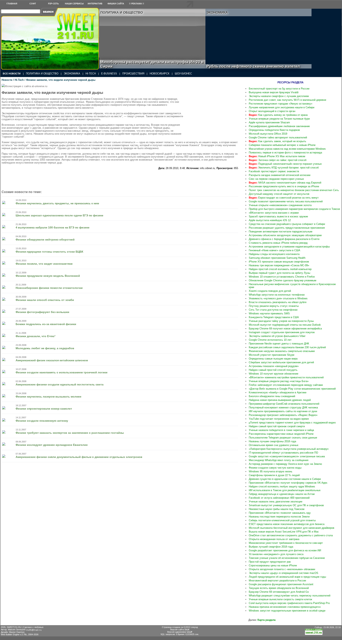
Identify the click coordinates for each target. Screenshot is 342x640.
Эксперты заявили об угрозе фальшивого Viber (277, 336)
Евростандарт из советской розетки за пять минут (284, 197)
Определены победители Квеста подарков (274, 129)
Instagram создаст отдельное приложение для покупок (282, 332)
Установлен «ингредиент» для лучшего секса (276, 554)
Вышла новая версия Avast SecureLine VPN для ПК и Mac (284, 531)
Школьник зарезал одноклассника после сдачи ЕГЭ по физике (59, 215)
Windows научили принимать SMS (269, 313)
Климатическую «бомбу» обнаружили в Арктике (277, 392)
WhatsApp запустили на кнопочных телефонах (277, 294)
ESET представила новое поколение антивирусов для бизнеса (286, 524)
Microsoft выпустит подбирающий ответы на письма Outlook (285, 324)
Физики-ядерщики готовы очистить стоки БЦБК (49, 251)
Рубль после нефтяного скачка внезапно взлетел (257, 66)
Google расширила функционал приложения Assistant (281, 584)
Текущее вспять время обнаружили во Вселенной (279, 588)
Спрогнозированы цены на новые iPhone (273, 565)
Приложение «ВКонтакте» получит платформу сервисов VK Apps (288, 482)
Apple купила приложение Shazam (269, 122)
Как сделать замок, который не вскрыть (277, 141)
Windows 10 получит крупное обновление (273, 373)
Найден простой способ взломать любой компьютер (280, 269)
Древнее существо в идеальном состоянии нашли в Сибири (285, 478)
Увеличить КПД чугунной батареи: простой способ (284, 167)
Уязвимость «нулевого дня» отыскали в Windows (278, 298)
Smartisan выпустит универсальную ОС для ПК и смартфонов (286, 505)
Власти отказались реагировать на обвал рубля (277, 302)
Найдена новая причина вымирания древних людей (280, 399)
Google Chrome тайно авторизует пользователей (278, 137)
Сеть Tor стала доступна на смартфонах (273, 309)
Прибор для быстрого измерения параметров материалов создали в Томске (294, 208)
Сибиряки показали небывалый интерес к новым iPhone (282, 145)
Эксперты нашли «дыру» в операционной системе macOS (283, 573)
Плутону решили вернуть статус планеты (274, 305)
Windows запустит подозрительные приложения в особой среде (287, 610)
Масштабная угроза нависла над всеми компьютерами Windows (287, 148)
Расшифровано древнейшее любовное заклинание (279, 126)
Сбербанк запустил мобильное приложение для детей (281, 362)
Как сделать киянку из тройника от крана (278, 114)
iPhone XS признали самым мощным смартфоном (279, 261)
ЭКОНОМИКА (72, 73)
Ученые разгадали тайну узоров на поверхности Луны (281, 321)
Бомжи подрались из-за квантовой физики (46, 324)
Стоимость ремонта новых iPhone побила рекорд (278, 242)
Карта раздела (266, 619)
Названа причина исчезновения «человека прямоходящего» (285, 606)
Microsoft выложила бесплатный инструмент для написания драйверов (291, 527)
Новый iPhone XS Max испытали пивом (277, 156)
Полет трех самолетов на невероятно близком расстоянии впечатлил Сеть (294, 190)
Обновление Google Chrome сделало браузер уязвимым (282, 280)
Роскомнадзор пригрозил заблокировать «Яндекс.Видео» (283, 415)
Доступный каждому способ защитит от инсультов (279, 193)
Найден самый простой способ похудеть (273, 369)
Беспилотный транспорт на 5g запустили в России (279, 88)
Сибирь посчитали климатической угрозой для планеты (282, 520)
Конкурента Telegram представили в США (274, 317)
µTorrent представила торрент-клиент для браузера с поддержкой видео (292, 422)
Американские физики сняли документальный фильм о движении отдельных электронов (79, 456)
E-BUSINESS (109, 73)
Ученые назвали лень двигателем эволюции (275, 501)
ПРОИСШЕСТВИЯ (133, 73)
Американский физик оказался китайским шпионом (52, 360)
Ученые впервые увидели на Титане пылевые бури (279, 118)
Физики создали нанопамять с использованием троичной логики (61, 372)
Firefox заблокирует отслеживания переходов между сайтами (286, 384)
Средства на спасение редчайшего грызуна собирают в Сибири (287, 224)
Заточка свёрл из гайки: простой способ (277, 160)
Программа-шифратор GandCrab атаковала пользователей (284, 403)
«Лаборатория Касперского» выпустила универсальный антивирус (289, 448)
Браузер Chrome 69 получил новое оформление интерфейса (285, 328)
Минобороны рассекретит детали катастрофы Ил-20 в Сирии (151, 64)
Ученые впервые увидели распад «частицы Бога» (279, 381)
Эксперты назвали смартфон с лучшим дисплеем (279, 96)
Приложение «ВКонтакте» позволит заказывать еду (280, 512)
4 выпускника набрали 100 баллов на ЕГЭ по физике (52, 227)
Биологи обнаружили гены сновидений (272, 396)
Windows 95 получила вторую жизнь (270, 471)
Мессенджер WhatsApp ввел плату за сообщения (278, 460)
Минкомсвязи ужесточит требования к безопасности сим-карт (286, 542)
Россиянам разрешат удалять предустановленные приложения (287, 227)
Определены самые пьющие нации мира (273, 358)
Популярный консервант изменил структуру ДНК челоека (283, 407)
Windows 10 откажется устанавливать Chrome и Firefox (282, 276)
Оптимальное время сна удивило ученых (273, 445)
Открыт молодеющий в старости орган (272, 111)
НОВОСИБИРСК (159, 73)
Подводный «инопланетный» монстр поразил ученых (285, 163)
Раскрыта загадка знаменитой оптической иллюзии (279, 175)
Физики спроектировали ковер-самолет (44, 408)
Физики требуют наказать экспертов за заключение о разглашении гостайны (70, 432)
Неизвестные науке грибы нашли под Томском (276, 509)
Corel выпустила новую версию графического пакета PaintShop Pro (289, 603)
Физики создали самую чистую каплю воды (275, 467)
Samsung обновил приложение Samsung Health (277, 257)
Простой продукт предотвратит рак (270, 561)
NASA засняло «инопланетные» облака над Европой (285, 182)
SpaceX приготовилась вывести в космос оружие (278, 216)
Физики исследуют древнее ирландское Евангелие (52, 444)
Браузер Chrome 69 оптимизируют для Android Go (279, 591)
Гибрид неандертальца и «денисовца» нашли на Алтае (282, 494)
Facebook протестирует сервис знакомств (274, 171)
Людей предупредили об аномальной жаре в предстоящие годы (287, 576)
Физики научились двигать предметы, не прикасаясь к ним (57, 203)
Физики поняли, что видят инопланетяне (44, 263)
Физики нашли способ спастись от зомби (45, 299)
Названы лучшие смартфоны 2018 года (272, 441)
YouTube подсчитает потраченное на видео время (279, 418)
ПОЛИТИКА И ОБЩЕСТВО (42, 73)
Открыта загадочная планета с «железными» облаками (282, 569)
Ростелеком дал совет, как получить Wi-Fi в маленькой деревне (287, 99)
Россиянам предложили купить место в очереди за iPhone (284, 186)
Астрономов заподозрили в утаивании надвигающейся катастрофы (289, 246)
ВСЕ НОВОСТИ (12, 73)
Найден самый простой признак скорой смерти (277, 426)
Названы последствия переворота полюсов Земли (279, 516)
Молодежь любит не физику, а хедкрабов (45, 348)
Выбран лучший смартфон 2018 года (271, 546)
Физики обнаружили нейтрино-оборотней (45, 239)
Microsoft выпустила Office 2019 (268, 133)
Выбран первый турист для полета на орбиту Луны (279, 272)
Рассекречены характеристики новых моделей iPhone (281, 433)
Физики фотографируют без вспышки (42, 312)
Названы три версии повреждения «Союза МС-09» (279, 265)
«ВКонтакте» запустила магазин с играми (274, 212)
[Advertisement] (214, 108)
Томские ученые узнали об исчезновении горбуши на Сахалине (287, 557)
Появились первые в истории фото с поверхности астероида (285, 152)
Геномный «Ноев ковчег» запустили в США (274, 250)
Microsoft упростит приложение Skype (271, 354)
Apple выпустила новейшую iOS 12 (270, 220)
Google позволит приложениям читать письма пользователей (286, 201)
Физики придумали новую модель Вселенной (48, 275)
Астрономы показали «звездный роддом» (274, 366)
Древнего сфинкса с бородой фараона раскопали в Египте (284, 239)
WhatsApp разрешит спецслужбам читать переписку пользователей (289, 595)
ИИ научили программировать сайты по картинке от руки (283, 411)
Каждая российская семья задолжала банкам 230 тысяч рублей (287, 347)
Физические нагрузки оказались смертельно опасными (282, 351)
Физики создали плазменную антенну (42, 420)
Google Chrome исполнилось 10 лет (270, 339)
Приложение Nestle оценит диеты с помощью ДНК (279, 343)
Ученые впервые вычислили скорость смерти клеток (280, 599)
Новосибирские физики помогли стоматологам (49, 287)
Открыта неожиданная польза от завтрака (274, 539)
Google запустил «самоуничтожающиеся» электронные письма (287, 456)
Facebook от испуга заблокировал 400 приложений (279, 497)
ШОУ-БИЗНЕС (183, 73)
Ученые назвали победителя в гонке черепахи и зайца (281, 430)
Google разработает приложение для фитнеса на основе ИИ (285, 550)
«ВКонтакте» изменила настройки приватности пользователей (286, 377)
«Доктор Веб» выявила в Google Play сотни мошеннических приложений (292, 388)
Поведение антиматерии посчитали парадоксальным (280, 231)
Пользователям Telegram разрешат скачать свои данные (283, 437)
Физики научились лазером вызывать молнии (48, 396)
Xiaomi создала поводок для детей (270, 290)
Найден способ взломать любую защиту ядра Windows (282, 486)
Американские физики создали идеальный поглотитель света (60, 384)
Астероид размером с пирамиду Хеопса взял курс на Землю (285, 463)
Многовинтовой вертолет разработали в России (277, 580)
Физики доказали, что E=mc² (35, 336)
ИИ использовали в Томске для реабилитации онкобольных (285, 490)
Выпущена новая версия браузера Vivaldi (273, 92)
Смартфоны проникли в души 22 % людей (274, 475)
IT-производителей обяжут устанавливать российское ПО (283, 452)
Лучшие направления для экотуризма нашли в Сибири (281, 107)
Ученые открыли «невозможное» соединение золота (280, 205)
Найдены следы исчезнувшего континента (274, 254)
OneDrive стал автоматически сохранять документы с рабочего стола (291, 535)
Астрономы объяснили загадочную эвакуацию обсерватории (285, 235)
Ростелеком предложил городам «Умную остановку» (280, 103)
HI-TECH (91, 73)
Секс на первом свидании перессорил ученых (276, 178)
